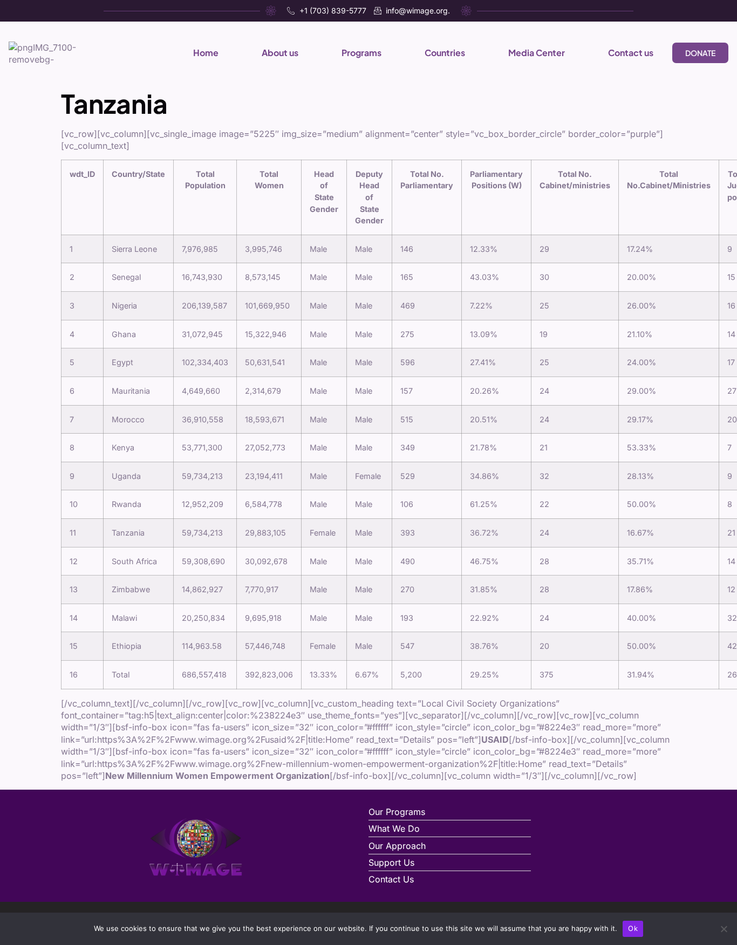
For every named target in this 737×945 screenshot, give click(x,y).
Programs (361, 52)
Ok (633, 928)
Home (206, 52)
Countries (445, 52)
